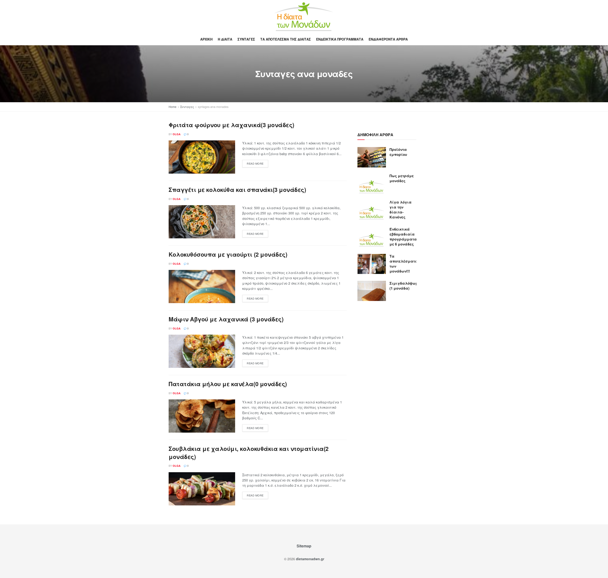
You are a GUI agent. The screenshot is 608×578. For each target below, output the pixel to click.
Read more (255, 163)
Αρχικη (206, 39)
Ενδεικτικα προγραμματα (339, 39)
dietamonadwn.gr (310, 558)
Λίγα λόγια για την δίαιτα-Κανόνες (401, 209)
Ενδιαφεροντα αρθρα (388, 39)
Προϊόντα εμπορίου (398, 152)
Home (172, 107)
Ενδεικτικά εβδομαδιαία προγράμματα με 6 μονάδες (403, 237)
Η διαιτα (225, 39)
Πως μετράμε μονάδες (402, 178)
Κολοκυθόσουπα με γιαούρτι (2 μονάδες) (228, 254)
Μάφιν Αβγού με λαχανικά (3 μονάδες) (226, 319)
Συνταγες (246, 39)
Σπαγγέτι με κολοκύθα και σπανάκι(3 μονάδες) (237, 189)
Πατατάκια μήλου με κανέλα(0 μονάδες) (228, 384)
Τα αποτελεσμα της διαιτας (285, 39)
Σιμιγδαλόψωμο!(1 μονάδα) (405, 286)
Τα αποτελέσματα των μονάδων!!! (404, 264)
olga (176, 134)
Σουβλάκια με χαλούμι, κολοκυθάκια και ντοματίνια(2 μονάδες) (248, 452)
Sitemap (304, 546)
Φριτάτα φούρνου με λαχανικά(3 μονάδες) (231, 125)
